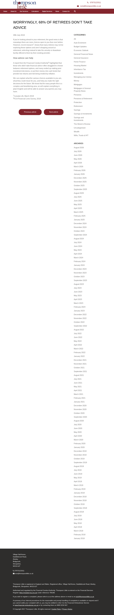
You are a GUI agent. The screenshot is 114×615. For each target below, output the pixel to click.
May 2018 (78, 523)
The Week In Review (82, 124)
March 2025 (78, 212)
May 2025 (78, 204)
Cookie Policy (56, 609)
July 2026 (77, 151)
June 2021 (78, 383)
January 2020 (79, 447)
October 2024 (79, 231)
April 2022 (78, 345)
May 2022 (78, 341)
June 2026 (78, 155)
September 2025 (80, 189)
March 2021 (78, 394)
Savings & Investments (83, 114)
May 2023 (78, 296)
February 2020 (79, 443)
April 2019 (78, 481)
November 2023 (80, 273)
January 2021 (79, 402)
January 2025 (79, 220)
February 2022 (79, 352)
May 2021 (78, 387)
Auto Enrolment (80, 43)
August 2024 (79, 239)
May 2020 (78, 432)
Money (76, 81)
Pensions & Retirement (83, 99)
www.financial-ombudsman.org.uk (26, 605)
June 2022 (78, 337)
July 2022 (77, 333)
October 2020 (79, 413)
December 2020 (80, 406)
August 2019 (79, 466)
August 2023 (79, 284)
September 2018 (80, 508)
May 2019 (78, 478)
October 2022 (79, 322)
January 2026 (79, 174)
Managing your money (82, 77)
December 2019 (80, 451)
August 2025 (79, 193)
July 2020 (77, 425)
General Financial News (83, 54)
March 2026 (78, 167)
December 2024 (80, 223)
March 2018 (78, 531)
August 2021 (79, 375)
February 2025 (79, 216)
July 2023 (77, 288)
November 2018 (80, 500)
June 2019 (78, 474)
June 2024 (78, 246)
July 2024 (77, 242)
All (75, 39)
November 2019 (80, 455)
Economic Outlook (81, 50)
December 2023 (80, 269)
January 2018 (79, 538)
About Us (13, 11)
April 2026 (78, 163)
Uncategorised (79, 128)
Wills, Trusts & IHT (81, 135)
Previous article (30, 112)
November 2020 (80, 409)
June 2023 (78, 292)
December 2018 (80, 497)
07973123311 (19, 571)
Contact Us (66, 11)
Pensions (77, 95)
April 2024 (78, 254)
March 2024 (78, 258)
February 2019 (79, 489)
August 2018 (79, 512)
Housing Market (80, 66)
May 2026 (78, 159)
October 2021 (79, 368)
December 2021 (80, 360)
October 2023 (79, 277)
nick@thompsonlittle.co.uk (24, 573)
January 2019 (79, 493)
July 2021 (77, 379)
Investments (78, 73)
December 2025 (80, 178)
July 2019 (77, 470)
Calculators (35, 11)
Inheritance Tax (80, 69)
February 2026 (79, 170)
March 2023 (78, 303)
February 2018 (79, 535)
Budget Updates (80, 47)
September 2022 (80, 326)
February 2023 (79, 307)
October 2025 (79, 185)
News (57, 11)
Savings (77, 110)
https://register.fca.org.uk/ (28, 593)
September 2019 (80, 462)
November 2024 (80, 227)
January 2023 (79, 311)
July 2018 (77, 516)
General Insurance (81, 58)
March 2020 (78, 440)
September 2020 (80, 417)
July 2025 (77, 197)
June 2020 (78, 428)
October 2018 (79, 504)
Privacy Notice (67, 609)
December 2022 (80, 314)
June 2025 (78, 201)
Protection (78, 102)
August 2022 (79, 330)
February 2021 (79, 398)
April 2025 (78, 208)
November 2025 (80, 182)
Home (5, 11)
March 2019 (78, 485)
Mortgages (78, 84)
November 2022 (80, 318)
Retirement (78, 106)
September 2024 (80, 235)
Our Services (24, 11)
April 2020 (78, 436)
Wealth (76, 132)
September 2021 (80, 371)
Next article (53, 112)
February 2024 (79, 261)
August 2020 (79, 421)
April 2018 (78, 527)
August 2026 (79, 148)
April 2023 (78, 299)
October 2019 (79, 459)
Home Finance (80, 62)
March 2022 (78, 349)
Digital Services (47, 11)
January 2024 (79, 265)
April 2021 (78, 390)
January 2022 (79, 356)
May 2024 (78, 250)
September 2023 (80, 280)
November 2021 (80, 364)
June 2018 (78, 519)
